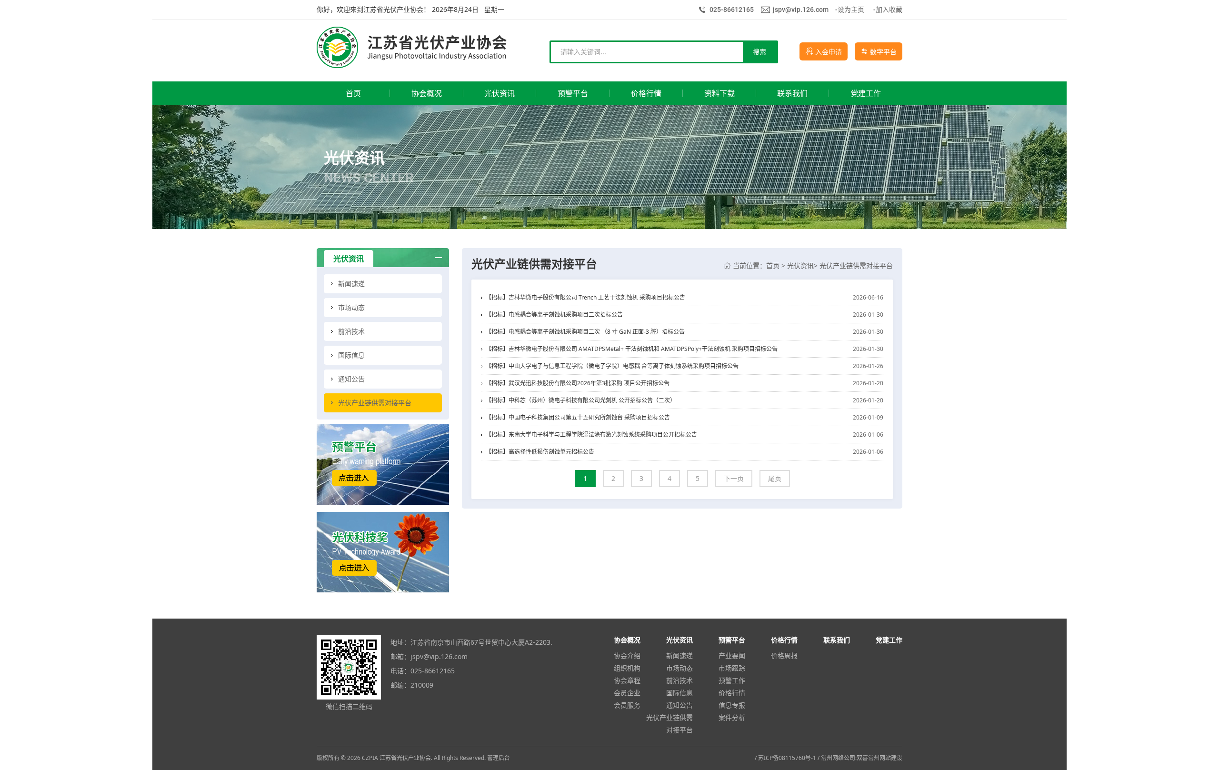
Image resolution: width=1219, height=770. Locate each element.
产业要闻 (732, 655)
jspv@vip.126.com (801, 9)
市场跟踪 (732, 667)
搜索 (759, 51)
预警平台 (732, 639)
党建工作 (889, 639)
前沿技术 (679, 680)
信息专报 (732, 705)
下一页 (734, 478)
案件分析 (732, 717)
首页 (772, 265)
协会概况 (627, 639)
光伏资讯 (800, 265)
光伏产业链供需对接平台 (856, 265)
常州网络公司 (838, 758)
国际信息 (679, 692)
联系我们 (836, 639)
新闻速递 (679, 655)
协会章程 (627, 680)
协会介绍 (627, 655)
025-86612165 (731, 9)
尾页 (774, 478)
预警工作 (732, 680)
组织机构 (627, 667)
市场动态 (679, 667)
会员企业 (627, 692)
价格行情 (732, 692)
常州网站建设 (885, 758)
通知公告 (679, 705)
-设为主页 (849, 9)
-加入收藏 (887, 9)
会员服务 (627, 705)
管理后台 (498, 758)
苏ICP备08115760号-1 (787, 758)
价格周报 (784, 655)
